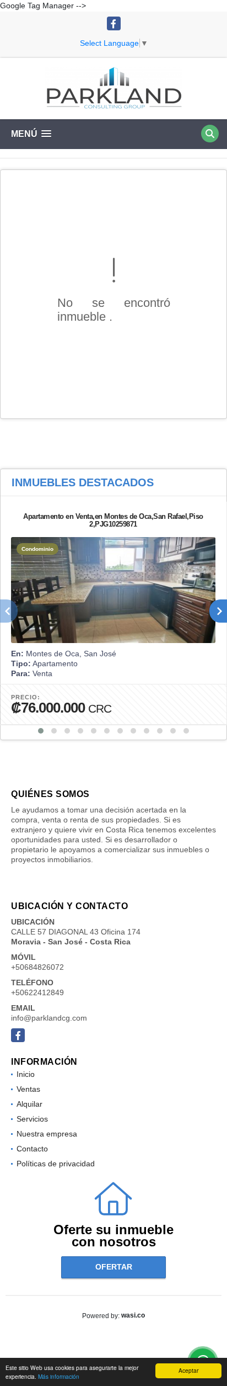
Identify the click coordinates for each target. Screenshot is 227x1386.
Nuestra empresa (47, 1133)
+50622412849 (37, 992)
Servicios (32, 1118)
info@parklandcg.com (49, 1017)
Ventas (28, 1089)
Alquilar (29, 1104)
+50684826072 (37, 967)
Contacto (32, 1148)
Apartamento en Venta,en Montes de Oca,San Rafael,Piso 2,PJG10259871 (113, 520)
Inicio (26, 1074)
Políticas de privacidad (56, 1163)
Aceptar (188, 1370)
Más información (58, 1376)
